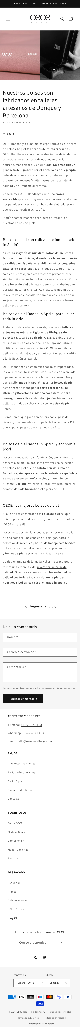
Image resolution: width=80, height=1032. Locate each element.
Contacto (13, 798)
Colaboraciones (17, 900)
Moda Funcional (18, 849)
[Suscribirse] (60, 942)
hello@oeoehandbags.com (34, 741)
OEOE (19, 1011)
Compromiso (16, 840)
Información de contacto (41, 1023)
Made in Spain (16, 832)
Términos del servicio (29, 1017)
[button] (7, 19)
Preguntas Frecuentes (21, 763)
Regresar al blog (43, 606)
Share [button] (10, 133)
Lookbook (14, 883)
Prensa (12, 891)
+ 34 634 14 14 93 (31, 725)
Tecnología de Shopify (34, 1011)
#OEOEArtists (16, 909)
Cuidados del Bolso (20, 790)
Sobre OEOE (15, 823)
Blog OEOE (14, 918)
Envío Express (16, 781)
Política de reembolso (60, 1011)
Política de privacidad (54, 1017)
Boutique (13, 858)
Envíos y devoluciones (21, 772)
